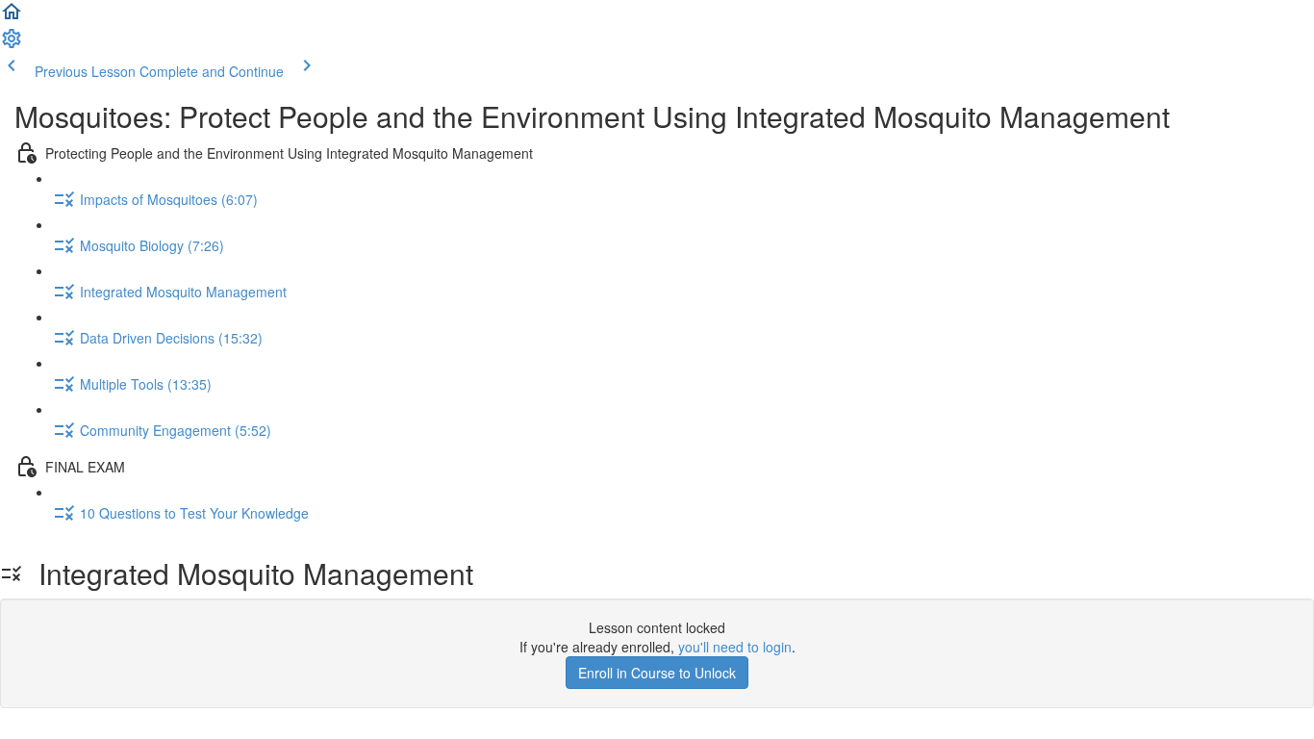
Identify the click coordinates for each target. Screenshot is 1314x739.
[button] (11, 17)
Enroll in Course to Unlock (657, 672)
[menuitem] (11, 44)
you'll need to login (735, 646)
